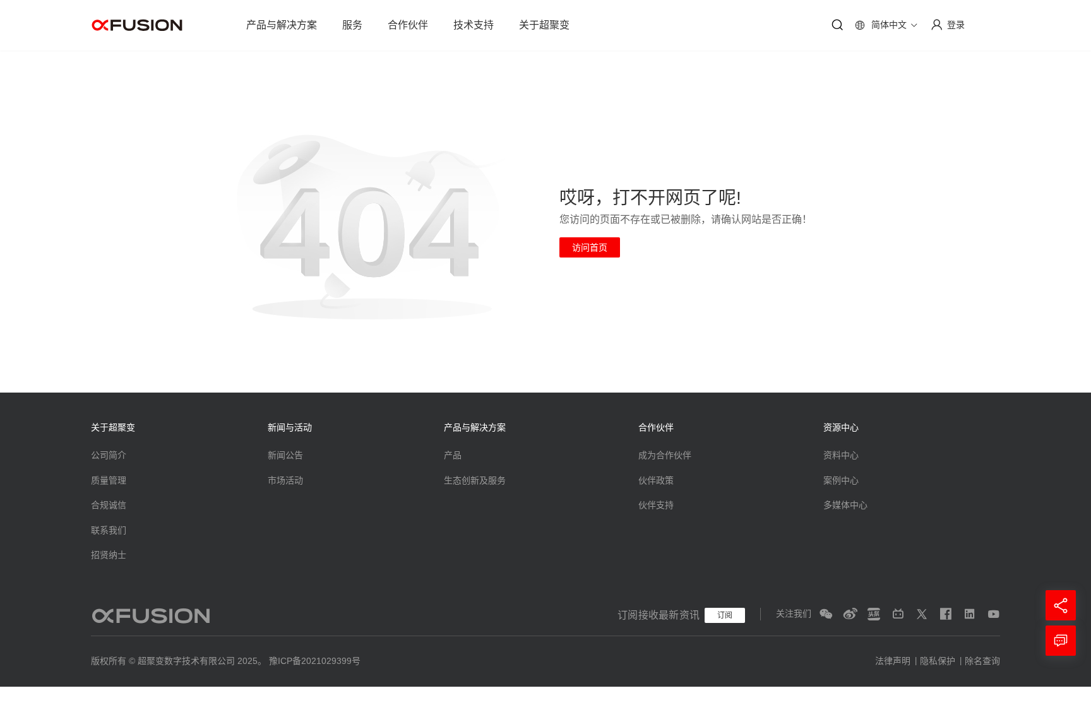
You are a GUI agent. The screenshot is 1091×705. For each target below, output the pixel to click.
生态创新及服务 (475, 480)
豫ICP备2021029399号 (315, 661)
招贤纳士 (108, 555)
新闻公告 (285, 455)
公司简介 (108, 455)
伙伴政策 (656, 480)
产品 (453, 455)
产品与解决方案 (281, 25)
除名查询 (982, 661)
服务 (352, 25)
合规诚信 (108, 505)
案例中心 (841, 480)
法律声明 (892, 661)
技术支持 (473, 25)
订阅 (724, 615)
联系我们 (108, 530)
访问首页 (589, 247)
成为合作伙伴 (664, 455)
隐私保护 (937, 661)
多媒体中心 (845, 505)
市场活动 (285, 480)
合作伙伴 (408, 25)
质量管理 (108, 480)
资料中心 (841, 455)
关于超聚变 (544, 25)
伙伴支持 (656, 505)
